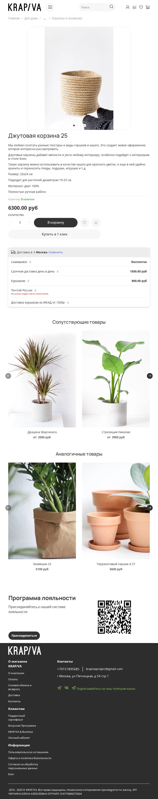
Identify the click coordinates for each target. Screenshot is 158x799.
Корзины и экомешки (67, 18)
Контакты (14, 701)
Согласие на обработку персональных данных (23, 766)
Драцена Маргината (42, 432)
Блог (11, 774)
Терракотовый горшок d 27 (116, 564)
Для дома (31, 18)
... (45, 18)
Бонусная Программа (22, 725)
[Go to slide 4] (84, 125)
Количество (16, 215)
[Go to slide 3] (80, 125)
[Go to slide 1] (74, 125)
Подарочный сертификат (16, 717)
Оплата (12, 679)
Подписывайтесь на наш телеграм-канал (105, 689)
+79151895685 (68, 669)
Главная (14, 18)
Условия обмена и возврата (19, 687)
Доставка (14, 695)
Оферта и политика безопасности (29, 758)
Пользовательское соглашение (28, 752)
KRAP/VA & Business (20, 732)
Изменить (56, 252)
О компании (16, 673)
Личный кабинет (19, 738)
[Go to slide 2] (77, 125)
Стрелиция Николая (116, 432)
